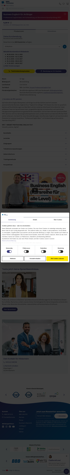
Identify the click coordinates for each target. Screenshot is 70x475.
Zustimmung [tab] (12, 219)
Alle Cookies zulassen (57, 258)
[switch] (26, 251)
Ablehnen (13, 258)
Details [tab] (35, 219)
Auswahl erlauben (35, 258)
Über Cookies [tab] (58, 219)
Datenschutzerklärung (9, 240)
